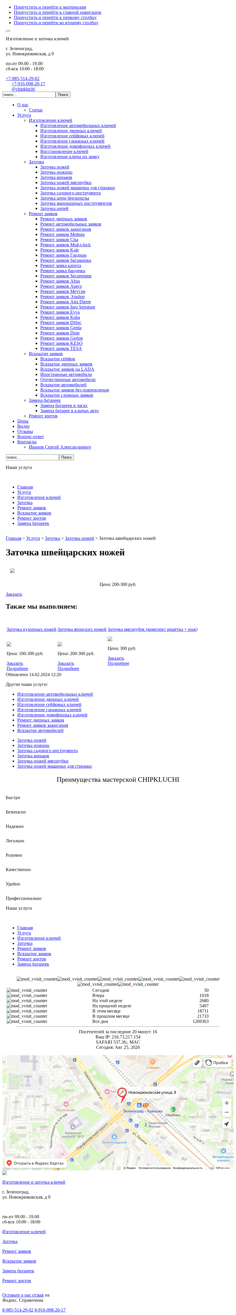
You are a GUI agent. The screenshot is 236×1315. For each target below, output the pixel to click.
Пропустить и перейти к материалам (50, 7)
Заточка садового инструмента (47, 750)
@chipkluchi (23, 88)
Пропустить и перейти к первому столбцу (55, 17)
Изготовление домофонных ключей (52, 714)
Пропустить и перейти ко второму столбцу (56, 22)
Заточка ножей (31, 740)
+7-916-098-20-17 (28, 83)
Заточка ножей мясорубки (42, 760)
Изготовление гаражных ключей (49, 709)
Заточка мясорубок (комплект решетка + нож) (152, 629)
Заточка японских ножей (82, 629)
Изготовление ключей (24, 1231)
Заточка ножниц (33, 745)
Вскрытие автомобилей (40, 730)
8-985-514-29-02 (17, 1310)
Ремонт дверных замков (40, 720)
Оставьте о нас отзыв (23, 1295)
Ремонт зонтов (16, 1280)
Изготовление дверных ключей (48, 699)
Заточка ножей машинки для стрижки (54, 766)
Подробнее (17, 668)
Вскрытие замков (19, 1261)
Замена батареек (18, 1270)
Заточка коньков (33, 755)
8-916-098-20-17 (50, 1310)
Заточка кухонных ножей (31, 629)
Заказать (14, 594)
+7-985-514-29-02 (22, 78)
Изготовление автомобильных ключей (55, 694)
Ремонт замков (16, 1251)
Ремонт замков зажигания (42, 725)
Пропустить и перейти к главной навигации (57, 12)
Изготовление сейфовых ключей (49, 704)
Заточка (10, 1241)
